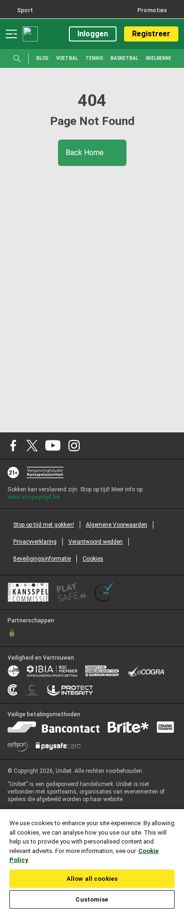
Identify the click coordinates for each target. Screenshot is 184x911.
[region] (92, 859)
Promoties (152, 10)
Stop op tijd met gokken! (43, 525)
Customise (91, 899)
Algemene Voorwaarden (116, 525)
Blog (42, 58)
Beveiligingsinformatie (42, 558)
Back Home (86, 152)
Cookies (93, 558)
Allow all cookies (92, 878)
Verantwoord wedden (95, 541)
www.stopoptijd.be (33, 497)
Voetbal (67, 58)
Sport (25, 10)
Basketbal (124, 58)
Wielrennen (160, 58)
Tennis (94, 58)
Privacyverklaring (35, 541)
